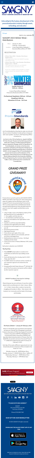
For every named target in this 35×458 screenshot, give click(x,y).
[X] (12, 397)
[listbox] (26, 35)
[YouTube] (19, 397)
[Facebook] (8, 397)
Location (8, 47)
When (9, 43)
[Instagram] (23, 397)
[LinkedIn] (15, 397)
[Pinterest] (27, 397)
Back (5, 33)
